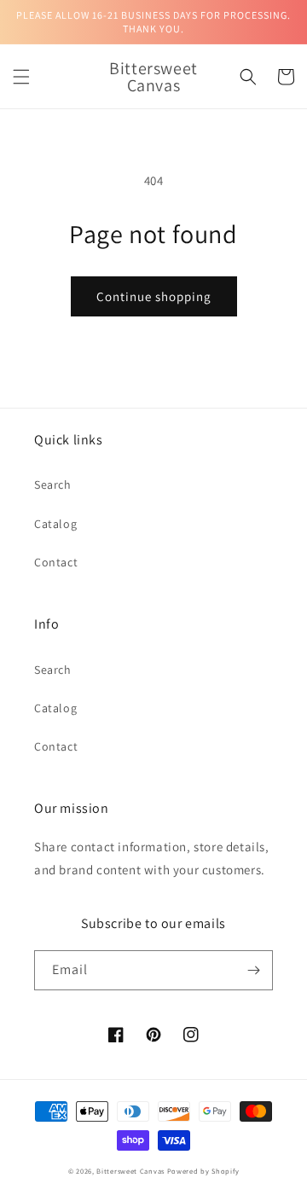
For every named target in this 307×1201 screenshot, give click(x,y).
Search (53, 484)
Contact (56, 562)
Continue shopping (153, 296)
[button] (21, 77)
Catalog (55, 523)
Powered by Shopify (203, 1170)
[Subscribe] (253, 970)
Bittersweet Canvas (131, 1170)
